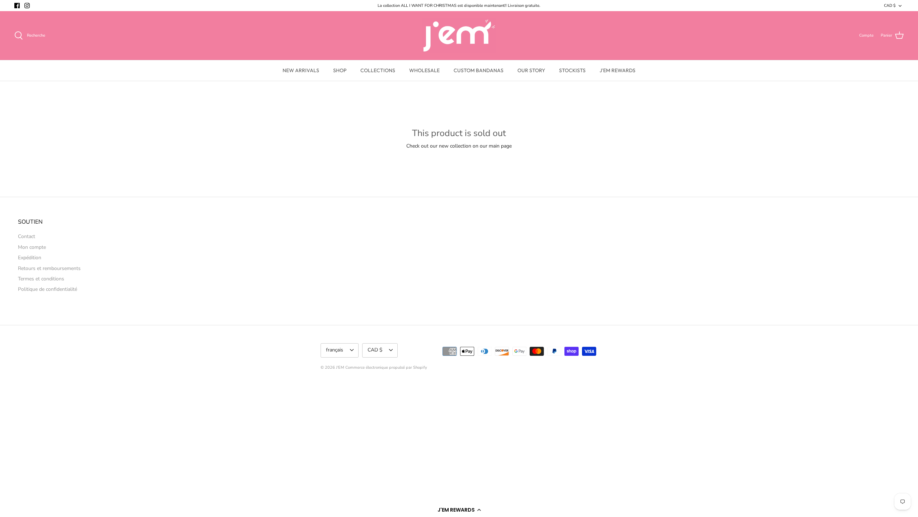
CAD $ (890, 5)
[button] (459, 510)
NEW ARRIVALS (301, 70)
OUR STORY (531, 70)
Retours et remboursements (49, 268)
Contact (26, 236)
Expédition (29, 257)
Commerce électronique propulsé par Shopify (386, 367)
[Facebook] (17, 5)
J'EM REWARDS (617, 70)
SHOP (339, 70)
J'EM (340, 367)
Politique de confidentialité (47, 289)
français (334, 349)
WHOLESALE (424, 70)
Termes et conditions (41, 278)
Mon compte (32, 247)
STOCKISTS (572, 70)
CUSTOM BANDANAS (478, 70)
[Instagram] (27, 5)
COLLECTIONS (377, 70)
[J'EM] (459, 35)
